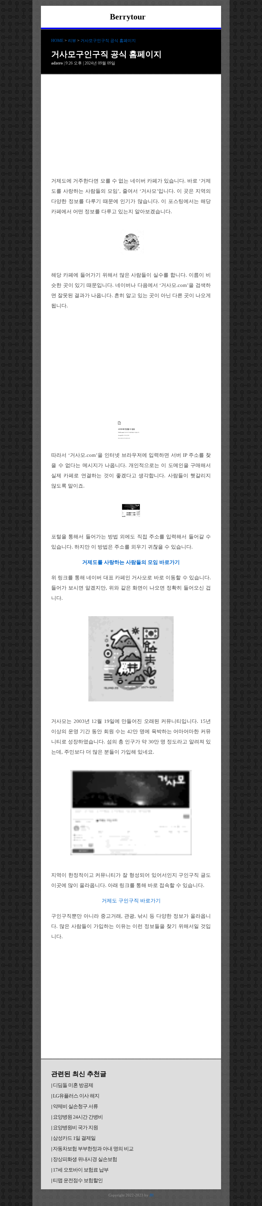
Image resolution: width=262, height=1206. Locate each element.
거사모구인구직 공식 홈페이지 (108, 40)
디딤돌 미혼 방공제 (73, 1085)
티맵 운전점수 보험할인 (78, 1180)
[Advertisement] (131, 125)
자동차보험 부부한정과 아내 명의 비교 (93, 1148)
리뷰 (72, 40)
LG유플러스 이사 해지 (76, 1096)
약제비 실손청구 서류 (75, 1106)
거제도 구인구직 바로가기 (131, 900)
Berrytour (128, 16)
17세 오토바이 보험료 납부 (80, 1170)
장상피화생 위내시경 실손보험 (85, 1159)
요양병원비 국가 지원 (75, 1127)
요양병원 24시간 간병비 (78, 1117)
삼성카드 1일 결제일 (74, 1138)
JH (151, 1195)
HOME (57, 40)
